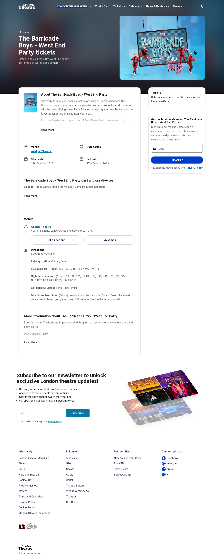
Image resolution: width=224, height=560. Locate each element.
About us (24, 463)
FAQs (22, 469)
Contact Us (25, 480)
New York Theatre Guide (128, 458)
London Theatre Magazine (34, 458)
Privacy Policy (195, 167)
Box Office (120, 463)
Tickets (118, 6)
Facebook (172, 458)
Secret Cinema (122, 474)
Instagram (172, 463)
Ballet (69, 480)
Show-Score (121, 469)
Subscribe (177, 160)
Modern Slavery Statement (34, 513)
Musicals (71, 458)
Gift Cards (72, 502)
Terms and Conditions (31, 496)
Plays (69, 463)
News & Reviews (156, 6)
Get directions (56, 240)
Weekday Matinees (77, 491)
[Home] (27, 6)
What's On (100, 6)
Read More (48, 129)
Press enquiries (28, 485)
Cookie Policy (27, 507)
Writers (23, 491)
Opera (69, 474)
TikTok (170, 469)
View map (110, 240)
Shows (70, 469)
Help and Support (29, 474)
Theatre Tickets (75, 485)
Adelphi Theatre (41, 151)
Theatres (71, 496)
